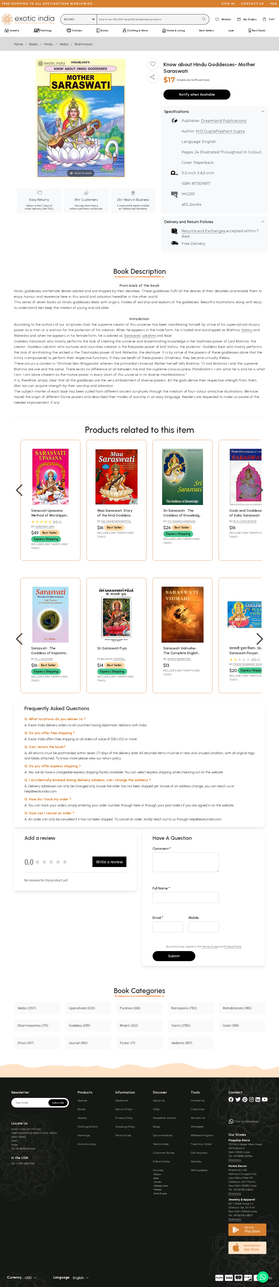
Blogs (156, 1126)
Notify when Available (197, 94)
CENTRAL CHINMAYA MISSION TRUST (114, 660)
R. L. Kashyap (44, 658)
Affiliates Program (202, 1135)
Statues (82, 1100)
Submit (174, 956)
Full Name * (161, 888)
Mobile (193, 918)
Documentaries (162, 1135)
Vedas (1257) (26, 1008)
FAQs (156, 1109)
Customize (197, 1109)
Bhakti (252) (129, 1025)
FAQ (273, 3)
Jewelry (82, 1117)
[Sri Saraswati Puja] (116, 641)
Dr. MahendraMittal (116, 521)
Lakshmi (149, 336)
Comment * (162, 849)
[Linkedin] (257, 1100)
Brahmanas (83, 44)
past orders (173, 805)
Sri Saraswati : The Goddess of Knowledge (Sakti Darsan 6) (182, 515)
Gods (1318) (231, 1025)
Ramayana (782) (184, 1008)
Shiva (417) (25, 1043)
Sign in (228, 3)
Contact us (252, 3)
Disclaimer (121, 1100)
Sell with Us (198, 1117)
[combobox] (148, 19)
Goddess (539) (79, 1025)
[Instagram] (251, 1100)
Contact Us (197, 1100)
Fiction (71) (127, 1043)
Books (33, 44)
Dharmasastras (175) (32, 1025)
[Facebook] (231, 1100)
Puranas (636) (130, 1008)
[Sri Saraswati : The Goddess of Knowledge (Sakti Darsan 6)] (183, 504)
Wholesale (197, 1126)
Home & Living (87, 1144)
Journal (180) (78, 1043)
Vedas (63, 44)
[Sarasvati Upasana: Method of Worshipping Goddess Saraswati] (50, 504)
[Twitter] (238, 1100)
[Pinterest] (244, 1100)
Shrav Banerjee (179, 658)
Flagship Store (239, 1140)
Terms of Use (210, 946)
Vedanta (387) (181, 1043)
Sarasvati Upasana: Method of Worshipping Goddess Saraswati (50, 515)
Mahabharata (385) (237, 1008)
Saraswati (132, 336)
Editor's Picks (161, 1161)
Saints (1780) (180, 1025)
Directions (234, 1160)
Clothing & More (88, 1126)
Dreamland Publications (223, 121)
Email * (158, 918)
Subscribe (58, 1102)
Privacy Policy (232, 946)
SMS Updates (199, 1170)
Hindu (48, 44)
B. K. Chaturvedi (244, 521)
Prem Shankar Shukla (249, 664)
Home (18, 44)
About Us (159, 1100)
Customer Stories (163, 1152)
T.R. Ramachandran (181, 521)
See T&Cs (48, 208)
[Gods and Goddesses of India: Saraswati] (249, 504)
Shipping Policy (125, 1126)
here (137, 805)
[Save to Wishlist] (152, 65)
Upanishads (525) (82, 1008)
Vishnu (247, 330)
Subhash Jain (44, 526)
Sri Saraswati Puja (112, 648)
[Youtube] (265, 1100)
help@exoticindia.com (40, 791)
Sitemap (196, 1161)
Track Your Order (201, 1144)
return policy (111, 758)
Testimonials (160, 1144)
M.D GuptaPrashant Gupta (220, 131)
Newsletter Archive (164, 1117)
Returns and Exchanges (203, 231)
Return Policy (123, 1109)
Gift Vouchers (199, 1152)
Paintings (84, 1135)
